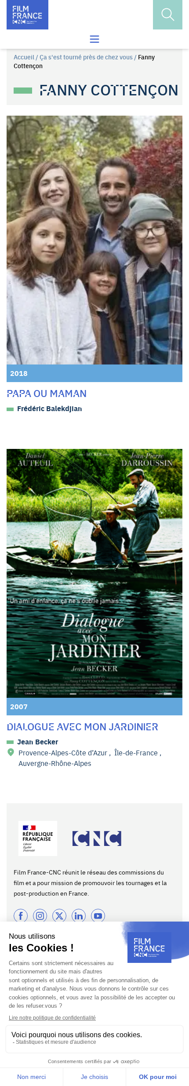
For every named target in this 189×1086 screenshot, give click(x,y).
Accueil (24, 56)
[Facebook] (21, 916)
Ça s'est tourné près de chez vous (86, 56)
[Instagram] (40, 916)
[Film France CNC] (27, 14)
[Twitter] (59, 916)
